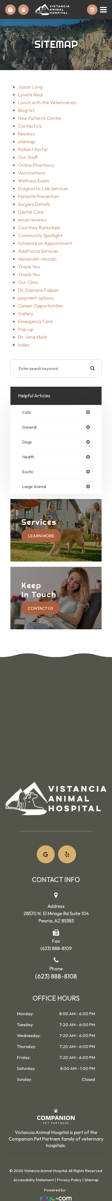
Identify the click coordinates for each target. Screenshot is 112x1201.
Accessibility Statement (34, 1179)
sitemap (26, 142)
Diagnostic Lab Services (43, 189)
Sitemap (91, 1179)
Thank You (29, 267)
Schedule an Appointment (45, 243)
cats (26, 412)
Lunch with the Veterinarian (47, 103)
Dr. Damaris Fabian (38, 290)
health (28, 457)
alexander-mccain (37, 259)
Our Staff (28, 157)
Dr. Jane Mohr (32, 337)
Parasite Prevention (38, 196)
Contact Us (30, 126)
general (29, 427)
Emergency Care (35, 321)
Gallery (25, 314)
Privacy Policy (69, 1179)
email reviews (32, 220)
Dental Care (30, 212)
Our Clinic (28, 282)
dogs (27, 442)
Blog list (26, 110)
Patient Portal (32, 149)
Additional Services (38, 251)
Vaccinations (31, 173)
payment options (36, 298)
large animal (34, 486)
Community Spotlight (40, 235)
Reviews (26, 134)
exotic (28, 472)
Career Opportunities (40, 306)
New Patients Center (39, 118)
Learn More (41, 535)
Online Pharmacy (36, 165)
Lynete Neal (30, 95)
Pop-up (25, 329)
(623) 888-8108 (56, 976)
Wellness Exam (33, 181)
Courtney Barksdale (39, 228)
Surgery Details (34, 204)
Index (23, 345)
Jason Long (30, 87)
